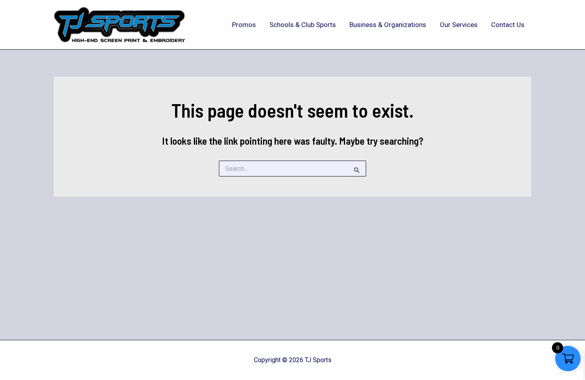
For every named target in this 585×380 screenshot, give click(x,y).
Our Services (459, 25)
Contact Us (508, 25)
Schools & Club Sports (302, 25)
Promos (244, 25)
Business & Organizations (387, 25)
